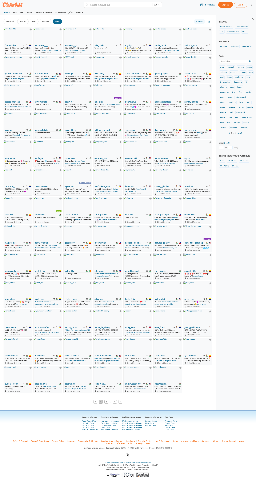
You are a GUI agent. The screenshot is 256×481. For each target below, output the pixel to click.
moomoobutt (131, 158)
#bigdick (143, 189)
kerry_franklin (41, 243)
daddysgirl (240, 112)
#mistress (45, 248)
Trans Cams (169, 429)
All (155, 5)
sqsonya (8, 130)
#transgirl (98, 79)
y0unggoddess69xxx (193, 327)
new (232, 87)
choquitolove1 (11, 355)
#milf (140, 332)
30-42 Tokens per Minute (132, 425)
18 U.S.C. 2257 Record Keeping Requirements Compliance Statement (128, 462)
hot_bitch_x (190, 130)
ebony (243, 72)
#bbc (138, 189)
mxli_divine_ (41, 271)
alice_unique (41, 384)
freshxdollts (10, 45)
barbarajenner (161, 158)
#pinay (115, 191)
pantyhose (224, 92)
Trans (57, 21)
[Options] (209, 21)
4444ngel (69, 73)
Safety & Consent (20, 441)
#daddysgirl (172, 248)
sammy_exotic (191, 102)
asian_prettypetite (163, 214)
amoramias (10, 158)
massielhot (40, 355)
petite (222, 117)
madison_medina (132, 243)
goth (249, 102)
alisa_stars (99, 299)
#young (77, 161)
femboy (241, 67)
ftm (233, 92)
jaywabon (69, 186)
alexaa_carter (71, 327)
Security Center (145, 441)
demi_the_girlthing (193, 243)
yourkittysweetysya (14, 73)
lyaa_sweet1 (190, 355)
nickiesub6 (160, 299)
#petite (198, 163)
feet (240, 92)
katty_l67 (69, 102)
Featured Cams (171, 421)
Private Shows (151, 421)
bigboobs (238, 82)
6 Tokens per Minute (130, 421)
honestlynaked (132, 271)
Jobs (130, 443)
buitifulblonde (41, 73)
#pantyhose (27, 107)
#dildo (54, 386)
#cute (20, 107)
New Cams (149, 423)
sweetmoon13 (41, 186)
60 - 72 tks (224, 166)
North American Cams (110, 421)
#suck (195, 276)
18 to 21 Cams (88, 423)
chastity (223, 87)
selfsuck (223, 72)
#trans (44, 50)
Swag (148, 443)
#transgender (39, 304)
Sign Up (225, 4)
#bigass (83, 50)
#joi (96, 107)
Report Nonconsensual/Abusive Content (191, 441)
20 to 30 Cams (88, 425)
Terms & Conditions (40, 441)
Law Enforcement (162, 441)
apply (236, 148)
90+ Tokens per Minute (131, 429)
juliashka (129, 214)
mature (223, 112)
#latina (127, 191)
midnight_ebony (102, 327)
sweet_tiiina (190, 214)
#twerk (77, 50)
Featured (10, 21)
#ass (136, 245)
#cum (72, 50)
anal (222, 77)
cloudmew (39, 214)
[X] (128, 456)
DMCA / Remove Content (112, 441)
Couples (45, 21)
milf (231, 112)
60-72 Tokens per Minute (132, 427)
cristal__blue (71, 299)
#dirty (104, 79)
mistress (233, 72)
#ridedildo (13, 107)
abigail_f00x (190, 271)
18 (246, 82)
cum (251, 72)
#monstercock (40, 332)
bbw (222, 122)
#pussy (199, 133)
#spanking (98, 358)
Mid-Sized (235, 46)
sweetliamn (10, 327)
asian (222, 67)
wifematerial (241, 97)
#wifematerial (112, 274)
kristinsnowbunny (103, 355)
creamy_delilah (162, 186)
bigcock (231, 67)
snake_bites (70, 130)
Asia (222, 32)
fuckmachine (225, 82)
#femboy (161, 163)
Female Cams (170, 423)
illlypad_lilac (10, 243)
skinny (222, 102)
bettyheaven (161, 384)
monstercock (247, 117)
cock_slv (9, 214)
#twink (73, 330)
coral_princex (101, 214)
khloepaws (70, 158)
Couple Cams (170, 427)
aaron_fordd (190, 73)
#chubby (170, 304)
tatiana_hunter (72, 214)
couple (250, 107)
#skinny (67, 330)
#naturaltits (99, 361)
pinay (230, 97)
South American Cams (109, 429)
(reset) (227, 143)
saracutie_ (10, 186)
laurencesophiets (163, 102)
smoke (248, 92)
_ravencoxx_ (130, 130)
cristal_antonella (132, 73)
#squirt (77, 220)
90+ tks (235, 166)
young (222, 107)
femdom (233, 128)
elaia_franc (160, 327)
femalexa (188, 186)
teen (222, 97)
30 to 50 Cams (88, 427)
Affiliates (120, 443)
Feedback (130, 441)
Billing (215, 441)
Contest (109, 443)
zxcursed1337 (161, 355)
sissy (248, 77)
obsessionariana (12, 102)
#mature (115, 361)
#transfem (128, 304)
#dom (173, 50)
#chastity (134, 332)
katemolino (70, 384)
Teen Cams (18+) (89, 421)
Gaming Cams (150, 425)
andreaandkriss (12, 271)
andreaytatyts (41, 130)
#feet (178, 50)
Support (71, 441)
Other (244, 32)
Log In (240, 4)
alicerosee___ (41, 45)
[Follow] (30, 29)
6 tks (222, 161)
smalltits (232, 102)
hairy (241, 102)
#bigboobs (98, 304)
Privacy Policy (58, 441)
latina (229, 77)
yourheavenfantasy (43, 327)
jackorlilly (69, 271)
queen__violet (11, 384)
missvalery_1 (71, 45)
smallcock (239, 77)
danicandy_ (100, 73)
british (241, 107)
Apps (241, 441)
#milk (115, 220)
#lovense (57, 50)
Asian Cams (105, 427)
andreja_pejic (190, 45)
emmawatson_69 (133, 384)
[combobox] (118, 4)
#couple (102, 191)
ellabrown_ (100, 271)
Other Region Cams (109, 423)
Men (34, 21)
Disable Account (229, 441)
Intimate (223, 46)
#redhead (167, 50)
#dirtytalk (16, 135)
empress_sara (101, 158)
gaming (244, 128)
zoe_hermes (160, 271)
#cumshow (49, 304)
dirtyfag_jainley (162, 243)
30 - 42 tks (244, 161)
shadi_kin (39, 299)
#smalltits (68, 163)
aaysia (187, 158)
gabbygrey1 (70, 243)
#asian (7, 107)
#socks (136, 135)
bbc (236, 117)
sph (230, 117)
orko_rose (189, 299)
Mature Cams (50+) (90, 429)
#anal (116, 79)
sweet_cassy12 (72, 355)
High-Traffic (247, 46)
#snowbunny (115, 358)
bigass (239, 87)
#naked (19, 248)
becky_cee (130, 327)
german (237, 122)
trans (249, 67)
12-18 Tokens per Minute (132, 423)
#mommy (165, 302)
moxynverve (130, 102)
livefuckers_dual (102, 186)
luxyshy (128, 45)
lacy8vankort (41, 102)
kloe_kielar (10, 299)
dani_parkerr (161, 130)
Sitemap (139, 443)
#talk (104, 302)
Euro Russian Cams (108, 425)
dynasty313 (130, 186)
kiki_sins (99, 102)
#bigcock (50, 50)
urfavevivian (100, 243)
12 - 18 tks (232, 161)
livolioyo (39, 158)
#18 (22, 135)
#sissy (78, 330)
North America (226, 27)
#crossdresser (174, 302)
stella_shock (160, 45)
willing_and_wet (102, 130)
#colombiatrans (40, 302)
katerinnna (130, 355)
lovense (232, 107)
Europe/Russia (233, 32)
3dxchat (223, 128)
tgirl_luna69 (100, 384)
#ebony (187, 163)
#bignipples (108, 361)
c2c (228, 122)
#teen (162, 361)
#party (67, 50)
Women (23, 21)
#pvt (44, 79)
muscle (246, 122)
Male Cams (169, 425)
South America (242, 27)
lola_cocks (99, 45)
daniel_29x (130, 299)
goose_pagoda (161, 73)
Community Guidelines (88, 441)
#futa (104, 104)
